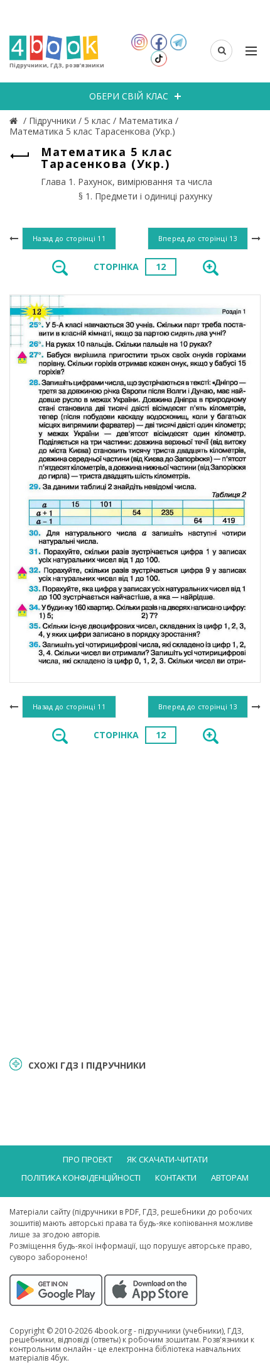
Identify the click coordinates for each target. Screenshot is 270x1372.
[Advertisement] (135, 899)
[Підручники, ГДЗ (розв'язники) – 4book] (15, 121)
